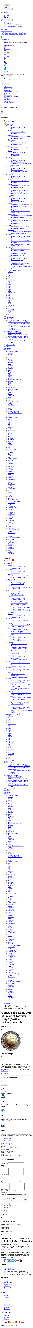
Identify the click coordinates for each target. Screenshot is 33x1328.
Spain (9, 256)
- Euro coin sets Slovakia (18, 694)
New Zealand (11, 484)
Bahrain (10, 370)
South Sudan (11, 515)
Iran (9, 446)
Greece (10, 179)
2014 (9, 294)
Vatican (10, 261)
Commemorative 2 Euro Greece (20, 181)
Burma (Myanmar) (13, 389)
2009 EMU (11, 305)
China (9, 398)
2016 (9, 289)
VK (5, 67)
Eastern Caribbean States (15, 413)
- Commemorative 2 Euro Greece (20, 620)
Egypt (9, 416)
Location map (8, 9)
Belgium (10, 135)
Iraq (9, 447)
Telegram (6, 56)
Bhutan (10, 378)
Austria (10, 130)
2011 (9, 300)
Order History (8, 1305)
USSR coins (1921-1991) (15, 333)
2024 (9, 275)
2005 (9, 313)
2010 (9, 302)
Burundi (10, 390)
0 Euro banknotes (13, 351)
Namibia (10, 481)
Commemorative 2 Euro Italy (19, 190)
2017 (9, 287)
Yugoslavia (11, 548)
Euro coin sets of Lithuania (18, 206)
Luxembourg (11, 214)
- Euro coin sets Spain (17, 704)
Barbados (10, 373)
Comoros (10, 400)
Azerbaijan (11, 367)
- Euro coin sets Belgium (18, 577)
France (10, 166)
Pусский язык (18, 26)
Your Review (4, 1174)
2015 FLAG (11, 292)
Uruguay (10, 541)
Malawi (10, 468)
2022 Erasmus (12, 280)
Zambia (10, 552)
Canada (10, 394)
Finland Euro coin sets (17, 162)
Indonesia (10, 444)
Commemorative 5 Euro (18, 160)
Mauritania (11, 473)
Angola (10, 359)
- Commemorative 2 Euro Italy (19, 629)
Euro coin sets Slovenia (17, 255)
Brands (6, 1295)
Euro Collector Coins (17, 155)
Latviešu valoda (19, 25)
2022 (9, 278)
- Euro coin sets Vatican (17, 708)
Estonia (10, 151)
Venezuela (10, 544)
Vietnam (10, 545)
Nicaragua (10, 485)
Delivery (7, 7)
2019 (9, 284)
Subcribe (3, 1211)
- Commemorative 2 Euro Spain (20, 702)
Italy (9, 189)
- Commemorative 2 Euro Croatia (20, 582)
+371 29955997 (5, 39)
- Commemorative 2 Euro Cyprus (20, 587)
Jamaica (10, 451)
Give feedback (5, 1204)
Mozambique (11, 479)
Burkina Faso (11, 387)
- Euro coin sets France (17, 609)
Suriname (10, 518)
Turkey (10, 531)
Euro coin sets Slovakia (17, 250)
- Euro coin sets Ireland (17, 626)
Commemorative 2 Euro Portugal (20, 236)
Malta (9, 219)
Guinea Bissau (12, 433)
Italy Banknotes (12, 449)
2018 (9, 286)
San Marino (11, 239)
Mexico (10, 474)
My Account (7, 1304)
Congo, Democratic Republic (16, 402)
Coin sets (10, 342)
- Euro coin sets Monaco (18, 671)
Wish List (7, 1307)
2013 (9, 295)
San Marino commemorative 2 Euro (21, 241)
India (9, 443)
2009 (9, 303)
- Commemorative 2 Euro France (20, 607)
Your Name (4, 1163)
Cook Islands (11, 403)
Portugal (10, 234)
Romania (10, 498)
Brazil (9, 383)
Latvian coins (8, 95)
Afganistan (11, 354)
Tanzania (10, 525)
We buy (6, 1281)
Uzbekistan (11, 542)
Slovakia (10, 247)
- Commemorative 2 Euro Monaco (20, 669)
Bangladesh (11, 372)
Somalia (10, 509)
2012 (9, 297)
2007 (9, 308)
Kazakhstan (11, 452)
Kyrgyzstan (11, 455)
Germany (10, 174)
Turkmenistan (11, 533)
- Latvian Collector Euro (18, 640)
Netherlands (11, 230)
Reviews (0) (7, 1140)
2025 (9, 273)
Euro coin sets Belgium (17, 138)
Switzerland (11, 520)
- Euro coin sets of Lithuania (19, 647)
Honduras (10, 438)
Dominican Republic (13, 411)
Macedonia (11, 465)
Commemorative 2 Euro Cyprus (20, 147)
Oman (9, 490)
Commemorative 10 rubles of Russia (18, 336)
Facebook (7, 60)
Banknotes (7, 349)
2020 (9, 283)
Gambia (10, 425)
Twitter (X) (7, 71)
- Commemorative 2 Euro (18, 566)
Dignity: (3, 1182)
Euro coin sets (15, 129)
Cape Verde (11, 395)
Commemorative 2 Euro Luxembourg (21, 215)
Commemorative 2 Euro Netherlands (21, 231)
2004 (9, 314)
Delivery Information (10, 1284)
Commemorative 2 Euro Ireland (20, 185)
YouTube (6, 52)
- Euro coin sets (15, 568)
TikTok (6, 63)
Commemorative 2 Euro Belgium (20, 136)
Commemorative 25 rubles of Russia (18, 341)
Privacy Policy (8, 1287)
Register (6, 15)
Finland (10, 157)
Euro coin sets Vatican (17, 264)
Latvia (9, 196)
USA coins (7, 99)
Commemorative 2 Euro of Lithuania (21, 204)
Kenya (9, 454)
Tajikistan (10, 523)
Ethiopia (10, 422)
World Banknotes (9, 102)
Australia (10, 365)
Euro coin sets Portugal (17, 238)
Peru (9, 493)
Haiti (9, 436)
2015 (9, 291)
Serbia (9, 504)
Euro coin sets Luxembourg (19, 217)
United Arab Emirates (14, 537)
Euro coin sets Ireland (17, 187)
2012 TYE (11, 299)
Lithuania (10, 203)
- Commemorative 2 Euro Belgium (21, 576)
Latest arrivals (8, 88)
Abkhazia (10, 353)
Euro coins (7, 90)
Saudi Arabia (11, 503)
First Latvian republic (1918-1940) (17, 320)
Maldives (10, 471)
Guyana (10, 435)
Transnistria (11, 528)
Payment (7, 5)
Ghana (9, 428)
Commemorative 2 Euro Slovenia (20, 253)
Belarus (10, 375)
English (12, 23)
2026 (10, 272)
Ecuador (10, 414)
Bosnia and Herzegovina (14, 379)
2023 (9, 276)
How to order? (8, 1282)
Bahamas (10, 368)
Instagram (7, 49)
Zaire (9, 550)
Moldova (10, 476)
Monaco (10, 225)
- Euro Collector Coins (17, 595)
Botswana (10, 381)
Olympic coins (8, 98)
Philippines (11, 495)
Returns (6, 1317)
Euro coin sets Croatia (17, 144)
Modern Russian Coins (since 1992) (18, 334)
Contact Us (7, 1315)
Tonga (9, 526)
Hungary (10, 441)
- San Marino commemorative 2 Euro (21, 685)
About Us (7, 1286)
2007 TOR (11, 310)
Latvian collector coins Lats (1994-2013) (19, 322)
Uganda (10, 534)
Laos (9, 457)
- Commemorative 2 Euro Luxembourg (18, 657)
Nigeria (10, 487)
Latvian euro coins (13, 325)
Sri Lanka (10, 517)
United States (11, 539)
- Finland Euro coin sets (17, 601)
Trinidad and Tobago (13, 529)
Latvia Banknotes (13, 458)
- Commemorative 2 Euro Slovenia (21, 697)
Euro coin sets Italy (16, 192)
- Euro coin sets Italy (17, 631)
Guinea (10, 432)
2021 (9, 281)
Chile (9, 397)
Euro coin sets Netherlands (18, 233)
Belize (9, 376)
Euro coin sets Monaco (17, 228)
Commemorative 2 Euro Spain (19, 258)
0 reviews (3, 1028)
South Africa (11, 512)
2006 (9, 311)
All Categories (8, 87)
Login (6, 17)
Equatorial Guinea (13, 417)
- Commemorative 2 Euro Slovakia (21, 693)
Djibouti (10, 409)
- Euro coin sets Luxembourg (19, 659)
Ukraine (10, 536)
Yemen (10, 547)
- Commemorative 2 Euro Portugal (20, 680)
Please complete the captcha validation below (14, 1194)
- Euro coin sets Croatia (17, 584)
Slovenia (10, 252)
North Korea (11, 488)
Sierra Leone (11, 506)
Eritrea (9, 419)
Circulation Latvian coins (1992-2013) (18, 323)
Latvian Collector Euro (17, 201)
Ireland (10, 184)
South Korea (11, 514)
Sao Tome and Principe (14, 501)
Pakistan (10, 492)
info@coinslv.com (9, 45)
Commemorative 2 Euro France (20, 168)
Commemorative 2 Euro (11, 91)
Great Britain (11, 430)
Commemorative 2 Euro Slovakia (20, 249)
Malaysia (10, 469)
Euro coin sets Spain (17, 260)
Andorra (10, 125)
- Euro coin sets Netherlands (19, 677)
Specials (6, 1297)
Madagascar (11, 466)
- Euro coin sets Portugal (18, 682)
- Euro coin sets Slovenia (18, 699)
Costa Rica (11, 405)
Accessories (7, 101)
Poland (10, 496)
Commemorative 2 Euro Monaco (20, 226)
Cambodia (10, 392)
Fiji (9, 424)
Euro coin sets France (17, 170)
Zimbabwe (11, 553)
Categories (7, 558)
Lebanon (10, 460)
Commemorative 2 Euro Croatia (20, 143)
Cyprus (10, 146)
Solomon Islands (12, 507)
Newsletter (7, 1309)
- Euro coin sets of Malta (18, 666)
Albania (10, 356)
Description (7, 1138)
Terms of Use (8, 1289)
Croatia (10, 141)
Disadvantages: (5, 1189)
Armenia (10, 362)
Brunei (10, 384)
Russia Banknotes (13, 499)
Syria (9, 522)
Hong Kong (11, 439)
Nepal (9, 482)
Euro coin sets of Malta (17, 223)
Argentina (10, 360)
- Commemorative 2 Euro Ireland (20, 625)
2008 (9, 306)
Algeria (10, 357)
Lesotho (10, 462)
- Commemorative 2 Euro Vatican (20, 707)
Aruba (9, 364)
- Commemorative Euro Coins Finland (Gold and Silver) (19, 603)
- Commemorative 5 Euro (18, 599)
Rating (2, 1165)
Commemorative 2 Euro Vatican (20, 263)
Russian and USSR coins (11, 96)
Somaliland (11, 511)
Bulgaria (11, 140)
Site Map (6, 1319)
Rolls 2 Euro (7, 93)
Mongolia (10, 477)
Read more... (4, 1071)
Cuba (9, 408)
